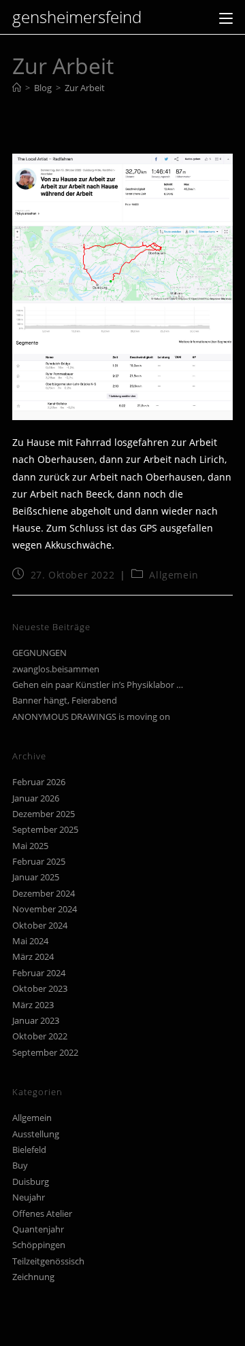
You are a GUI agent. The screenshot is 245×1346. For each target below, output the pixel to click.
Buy (20, 1165)
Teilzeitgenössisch (48, 1261)
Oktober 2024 (39, 925)
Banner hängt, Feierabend (64, 700)
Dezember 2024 (43, 893)
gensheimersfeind (77, 16)
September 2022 (45, 1052)
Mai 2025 (30, 846)
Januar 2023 (35, 1020)
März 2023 (33, 1005)
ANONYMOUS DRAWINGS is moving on (91, 716)
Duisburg (30, 1181)
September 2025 (45, 829)
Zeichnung (33, 1277)
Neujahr (28, 1197)
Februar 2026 (38, 782)
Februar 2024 (38, 973)
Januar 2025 (35, 877)
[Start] (16, 88)
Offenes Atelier (42, 1213)
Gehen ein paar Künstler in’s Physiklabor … (97, 684)
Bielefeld (29, 1149)
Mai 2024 (30, 941)
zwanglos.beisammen (55, 669)
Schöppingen (38, 1245)
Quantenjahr (38, 1229)
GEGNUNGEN (39, 652)
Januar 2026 (35, 798)
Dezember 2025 (43, 814)
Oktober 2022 (39, 1036)
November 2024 (44, 909)
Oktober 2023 (39, 988)
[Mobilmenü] (226, 16)
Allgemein (173, 574)
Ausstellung (35, 1134)
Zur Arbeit (85, 88)
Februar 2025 (38, 861)
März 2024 (33, 956)
